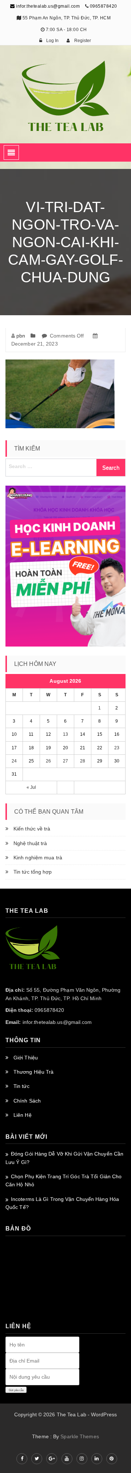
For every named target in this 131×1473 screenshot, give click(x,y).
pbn (20, 336)
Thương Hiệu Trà (33, 1072)
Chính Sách (27, 1101)
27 (65, 761)
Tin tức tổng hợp (32, 872)
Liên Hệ (22, 1115)
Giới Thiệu (25, 1058)
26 (48, 761)
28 (82, 761)
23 (116, 747)
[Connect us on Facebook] (21, 1458)
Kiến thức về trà (32, 829)
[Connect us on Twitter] (36, 1458)
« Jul (31, 787)
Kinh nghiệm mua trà (37, 857)
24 (14, 761)
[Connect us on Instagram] (81, 1458)
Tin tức (21, 1086)
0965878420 (103, 6)
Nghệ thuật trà (30, 843)
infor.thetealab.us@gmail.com (47, 6)
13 (65, 734)
